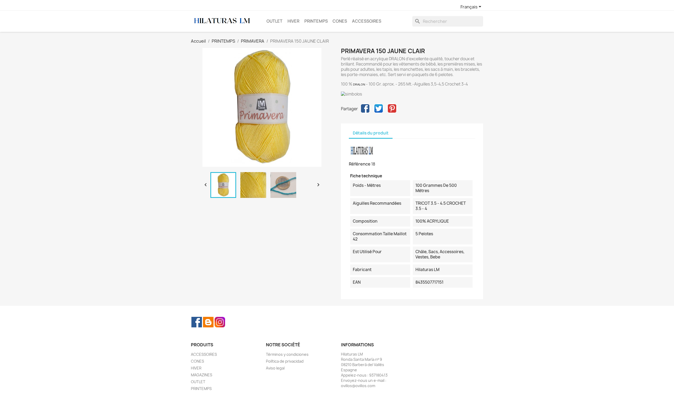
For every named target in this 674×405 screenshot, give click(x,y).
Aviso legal (275, 368)
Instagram (220, 322)
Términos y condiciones (287, 354)
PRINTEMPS (316, 21)
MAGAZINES (201, 374)
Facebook (196, 322)
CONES (340, 21)
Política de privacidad (285, 361)
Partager (365, 108)
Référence (359, 164)
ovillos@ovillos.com (358, 385)
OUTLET (274, 21)
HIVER (293, 21)
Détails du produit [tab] (371, 133)
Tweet (378, 108)
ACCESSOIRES (366, 21)
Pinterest (392, 108)
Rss (208, 322)
